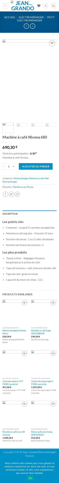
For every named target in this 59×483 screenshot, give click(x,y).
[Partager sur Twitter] (11, 194)
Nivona (30, 187)
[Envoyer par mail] (17, 194)
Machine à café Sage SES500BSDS (41, 332)
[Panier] (53, 5)
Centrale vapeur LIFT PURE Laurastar (12, 382)
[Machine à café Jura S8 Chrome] (15, 413)
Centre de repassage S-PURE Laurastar (42, 382)
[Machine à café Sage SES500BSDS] (44, 312)
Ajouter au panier (35, 166)
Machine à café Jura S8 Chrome (13, 433)
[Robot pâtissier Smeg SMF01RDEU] (44, 413)
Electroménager (31, 17)
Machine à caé (19, 187)
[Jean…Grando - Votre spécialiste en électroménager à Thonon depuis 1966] (23, 5)
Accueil (9, 17)
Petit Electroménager (36, 19)
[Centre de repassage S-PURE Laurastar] (44, 363)
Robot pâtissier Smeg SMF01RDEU (41, 433)
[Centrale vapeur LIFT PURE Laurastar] (15, 363)
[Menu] (5, 5)
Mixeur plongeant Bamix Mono (14, 332)
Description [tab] (10, 213)
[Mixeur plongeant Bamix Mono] (15, 312)
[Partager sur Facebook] (5, 194)
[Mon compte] (45, 5)
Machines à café (36, 178)
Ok (30, 478)
